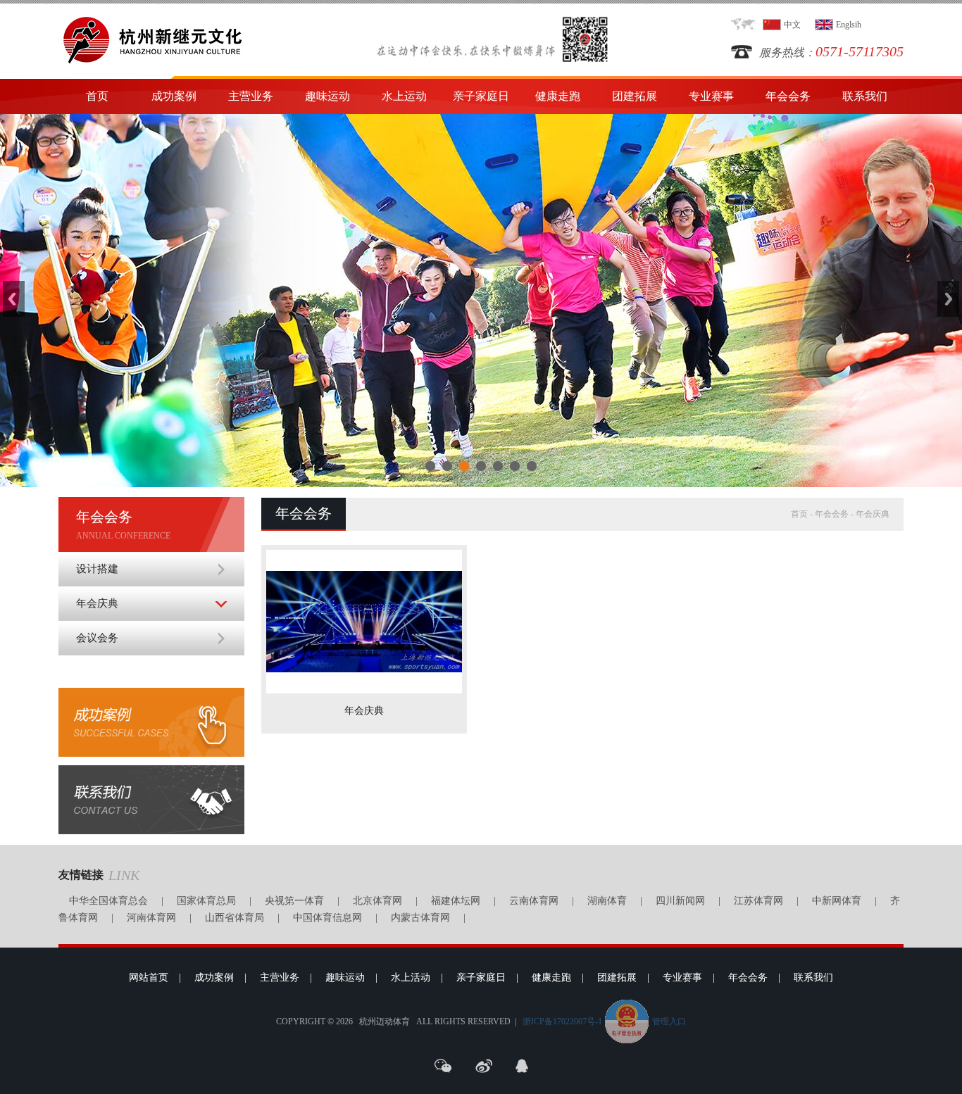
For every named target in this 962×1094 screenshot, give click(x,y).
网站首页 (148, 977)
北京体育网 (377, 900)
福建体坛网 (455, 900)
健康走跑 (557, 96)
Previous (14, 299)
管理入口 (669, 1021)
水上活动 (410, 977)
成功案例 (173, 96)
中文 (792, 25)
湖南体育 (607, 900)
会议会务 (97, 637)
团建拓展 (634, 96)
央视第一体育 (294, 900)
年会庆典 (97, 603)
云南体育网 (533, 900)
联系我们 (864, 96)
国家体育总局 (206, 900)
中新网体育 (836, 900)
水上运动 (404, 96)
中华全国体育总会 (108, 900)
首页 (97, 96)
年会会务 (788, 96)
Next (948, 299)
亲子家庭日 (481, 96)
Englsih (848, 25)
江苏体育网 (758, 900)
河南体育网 (151, 917)
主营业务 (250, 96)
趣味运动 (327, 96)
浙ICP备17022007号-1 (562, 1021)
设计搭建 (97, 568)
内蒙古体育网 (420, 917)
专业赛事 (711, 96)
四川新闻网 (680, 900)
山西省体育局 (234, 917)
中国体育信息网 (327, 917)
